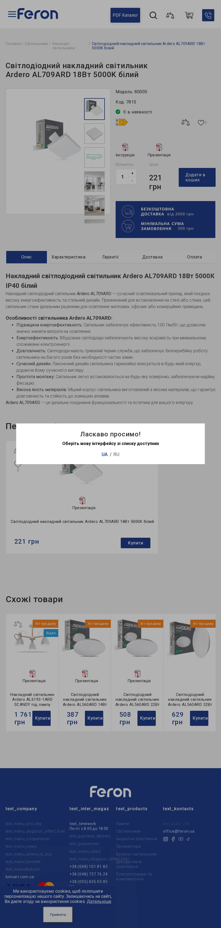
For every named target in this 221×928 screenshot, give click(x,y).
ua (105, 454)
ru (116, 454)
